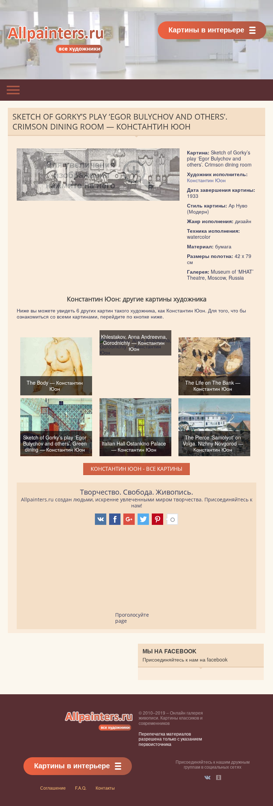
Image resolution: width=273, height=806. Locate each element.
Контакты (105, 788)
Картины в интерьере (206, 29)
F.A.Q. (80, 788)
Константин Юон (206, 180)
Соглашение (53, 788)
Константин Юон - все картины (136, 468)
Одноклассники (218, 777)
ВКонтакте (207, 777)
